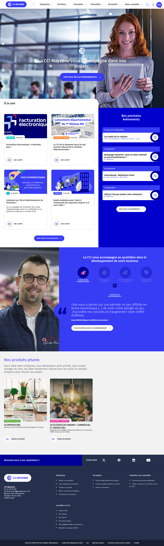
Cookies (136, 543)
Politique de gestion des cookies (119, 543)
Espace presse (63, 510)
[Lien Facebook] (123, 460)
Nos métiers (62, 517)
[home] (16, 4)
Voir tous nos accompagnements (80, 78)
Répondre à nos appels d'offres (68, 528)
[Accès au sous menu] (52, 4)
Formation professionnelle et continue (108, 484)
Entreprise (60, 475)
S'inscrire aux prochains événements (143, 480)
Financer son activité (65, 487)
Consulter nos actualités (140, 475)
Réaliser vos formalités (66, 480)
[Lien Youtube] (152, 460)
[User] (153, 5)
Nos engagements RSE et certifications (71, 524)
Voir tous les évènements (129, 210)
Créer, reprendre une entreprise (68, 484)
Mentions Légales (98, 543)
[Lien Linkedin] (138, 460)
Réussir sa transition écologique (69, 491)
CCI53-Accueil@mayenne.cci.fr (17, 491)
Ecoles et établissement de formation (107, 480)
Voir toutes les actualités (47, 239)
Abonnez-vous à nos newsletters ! (22, 460)
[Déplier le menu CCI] (33, 4)
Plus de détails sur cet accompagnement (90, 329)
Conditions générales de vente (72, 543)
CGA (87, 543)
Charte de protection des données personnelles (41, 543)
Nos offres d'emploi (65, 521)
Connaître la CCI (63, 505)
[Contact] (159, 5)
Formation (97, 475)
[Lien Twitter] (108, 460)
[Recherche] (147, 5)
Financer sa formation (102, 487)
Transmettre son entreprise (67, 494)
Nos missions (63, 514)
